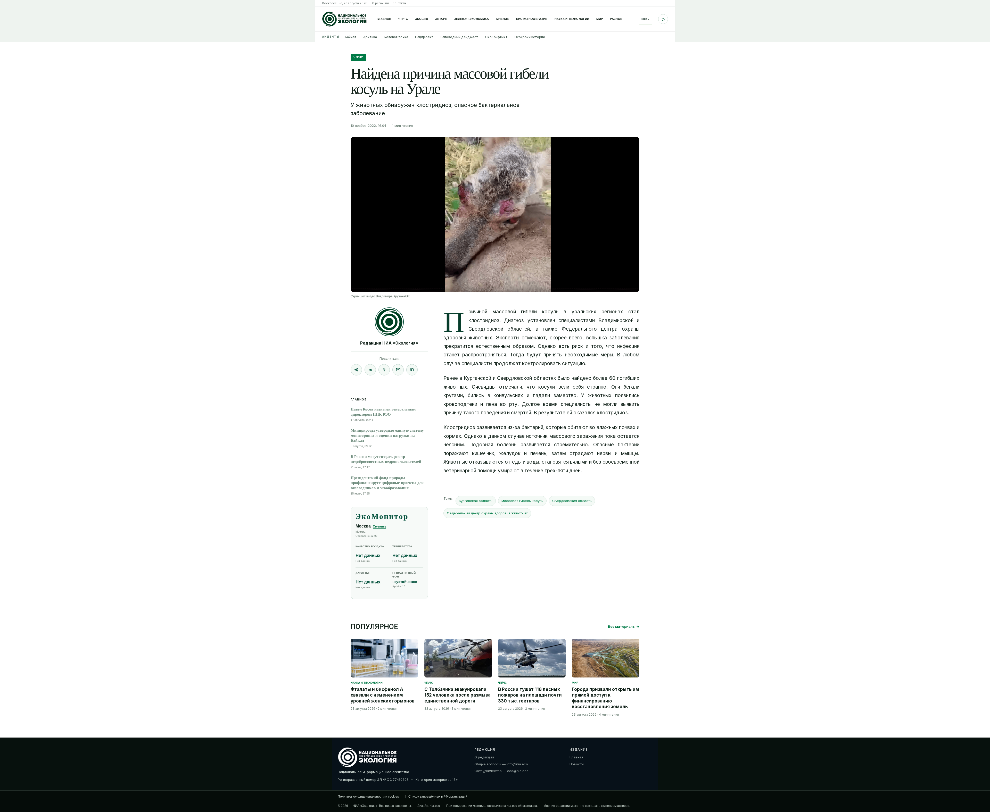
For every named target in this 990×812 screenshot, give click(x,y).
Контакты (399, 3)
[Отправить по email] (398, 369)
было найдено (574, 378)
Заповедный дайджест (459, 37)
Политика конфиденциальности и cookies (368, 796)
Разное (616, 18)
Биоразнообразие (531, 18)
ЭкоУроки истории (530, 37)
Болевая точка (396, 37)
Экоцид (421, 18)
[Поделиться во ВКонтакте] (370, 369)
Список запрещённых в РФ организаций (437, 796)
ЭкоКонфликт (496, 37)
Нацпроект (424, 37)
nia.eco (435, 806)
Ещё (645, 18)
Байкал (350, 37)
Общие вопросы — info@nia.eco (501, 764)
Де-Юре (441, 18)
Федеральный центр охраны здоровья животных (487, 513)
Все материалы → (623, 626)
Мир (599, 18)
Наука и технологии (572, 18)
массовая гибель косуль (522, 501)
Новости (577, 764)
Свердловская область (572, 501)
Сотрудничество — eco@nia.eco (501, 771)
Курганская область (475, 501)
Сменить (379, 526)
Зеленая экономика (471, 18)
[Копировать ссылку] (412, 369)
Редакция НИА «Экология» (389, 343)
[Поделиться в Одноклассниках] (384, 369)
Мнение (502, 18)
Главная (384, 18)
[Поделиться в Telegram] (356, 369)
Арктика (370, 37)
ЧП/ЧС (403, 18)
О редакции (380, 3)
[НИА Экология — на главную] (344, 19)
